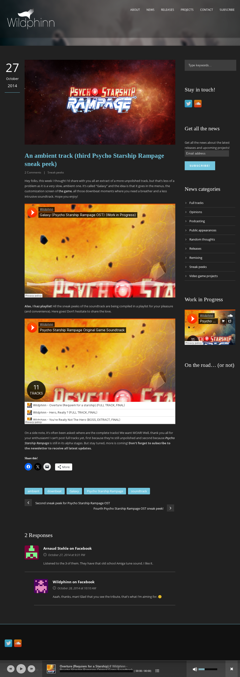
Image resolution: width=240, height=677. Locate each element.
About (135, 10)
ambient (33, 491)
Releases (167, 10)
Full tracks (196, 203)
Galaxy (74, 491)
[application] (120, 669)
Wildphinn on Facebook (73, 581)
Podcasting (197, 221)
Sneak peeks (56, 172)
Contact (206, 10)
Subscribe (227, 10)
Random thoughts (202, 239)
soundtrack (139, 491)
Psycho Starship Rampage (105, 491)
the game (65, 191)
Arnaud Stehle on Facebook (67, 548)
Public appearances (202, 230)
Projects (187, 10)
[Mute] (195, 669)
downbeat (54, 491)
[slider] (207, 669)
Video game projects (203, 276)
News (150, 10)
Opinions (195, 212)
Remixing (195, 258)
